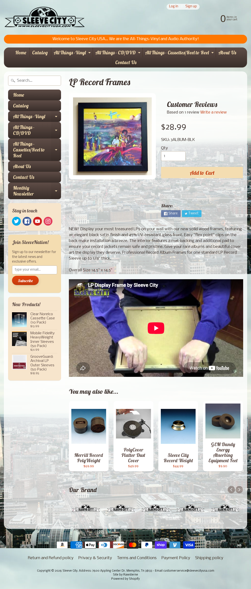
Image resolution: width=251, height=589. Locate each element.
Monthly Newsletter (37, 191)
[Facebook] (27, 221)
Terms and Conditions (137, 558)
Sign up (191, 6)
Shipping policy (209, 558)
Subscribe (25, 280)
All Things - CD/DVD (118, 53)
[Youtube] (37, 221)
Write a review (213, 112)
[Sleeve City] (44, 17)
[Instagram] (48, 221)
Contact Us (125, 62)
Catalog (40, 52)
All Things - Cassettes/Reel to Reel (180, 53)
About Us (227, 52)
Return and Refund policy (51, 558)
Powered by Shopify (125, 578)
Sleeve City (70, 570)
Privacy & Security (95, 558)
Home (20, 52)
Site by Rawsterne (125, 574)
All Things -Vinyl (73, 53)
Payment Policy (176, 558)
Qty (164, 148)
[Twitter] (16, 221)
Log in (173, 6)
